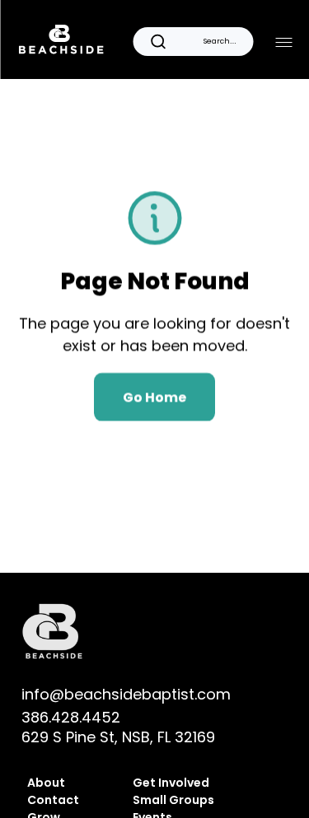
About (46, 782)
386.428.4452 (70, 717)
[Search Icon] (193, 41)
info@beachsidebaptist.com (126, 694)
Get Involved (172, 782)
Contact (53, 800)
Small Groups (173, 800)
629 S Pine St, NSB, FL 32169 (118, 737)
